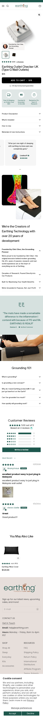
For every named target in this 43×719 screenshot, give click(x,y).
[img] (8, 464)
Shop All (6, 648)
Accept (12, 713)
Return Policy (30, 657)
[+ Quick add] (18, 558)
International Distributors (30, 663)
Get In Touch (8, 623)
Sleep (5, 652)
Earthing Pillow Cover (10, 567)
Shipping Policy (31, 652)
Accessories (8, 666)
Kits (4, 661)
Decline (30, 713)
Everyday (6, 657)
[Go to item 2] (14, 54)
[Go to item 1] (5, 54)
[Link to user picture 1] (7, 492)
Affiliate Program (32, 669)
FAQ (26, 648)
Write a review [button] (21, 449)
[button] (9, 62)
